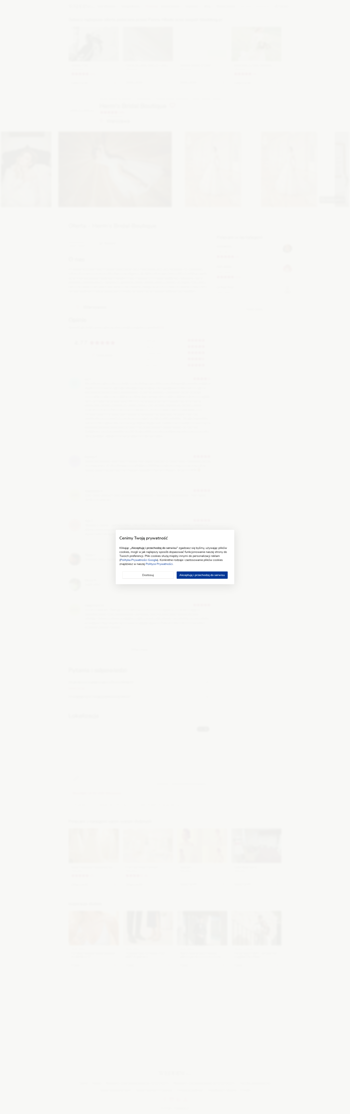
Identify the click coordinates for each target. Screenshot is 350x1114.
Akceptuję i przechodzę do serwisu (202, 575)
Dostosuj (148, 575)
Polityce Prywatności (159, 564)
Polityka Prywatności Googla (138, 560)
